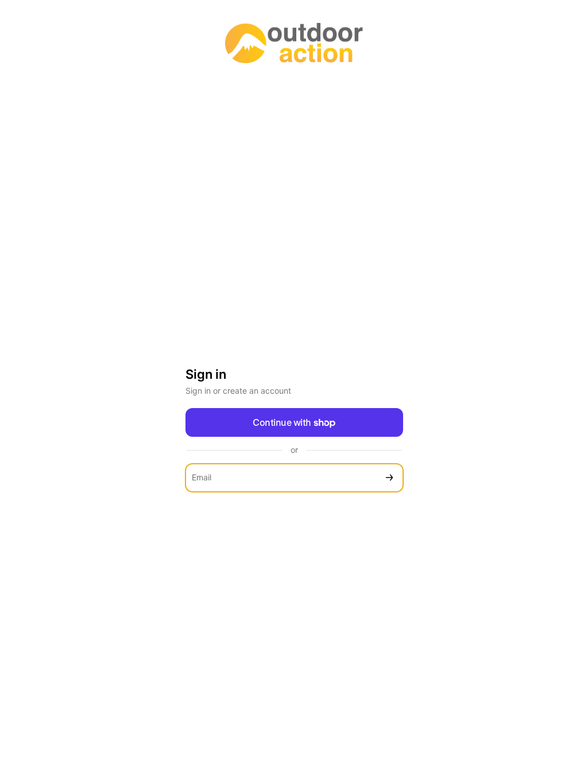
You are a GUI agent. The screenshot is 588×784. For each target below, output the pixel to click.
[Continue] (389, 478)
